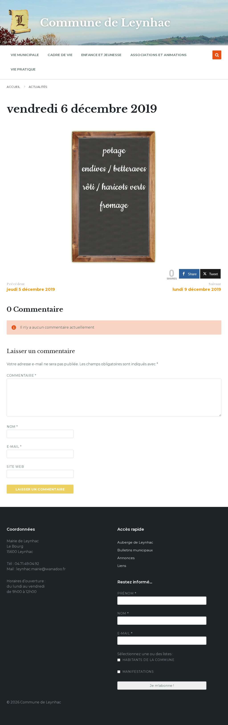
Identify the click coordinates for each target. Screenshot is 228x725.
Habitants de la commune (147, 660)
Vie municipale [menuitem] (25, 55)
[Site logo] (20, 34)
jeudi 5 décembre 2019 (31, 289)
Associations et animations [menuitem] (158, 55)
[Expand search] (216, 54)
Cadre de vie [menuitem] (60, 55)
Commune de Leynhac (105, 22)
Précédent (16, 284)
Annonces (125, 558)
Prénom (126, 593)
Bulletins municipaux (135, 550)
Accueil (13, 86)
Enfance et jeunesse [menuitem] (101, 55)
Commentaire (21, 376)
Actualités (38, 86)
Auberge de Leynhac (135, 542)
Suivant (215, 284)
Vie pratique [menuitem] (23, 69)
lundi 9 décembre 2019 (197, 289)
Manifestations (137, 672)
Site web (15, 467)
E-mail (14, 447)
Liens (121, 566)
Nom (12, 427)
